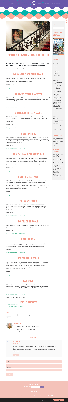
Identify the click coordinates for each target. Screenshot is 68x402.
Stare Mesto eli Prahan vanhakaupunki (57, 106)
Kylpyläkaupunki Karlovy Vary (57, 130)
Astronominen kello (58, 108)
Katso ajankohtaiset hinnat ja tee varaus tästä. (15, 88)
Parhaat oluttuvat (57, 78)
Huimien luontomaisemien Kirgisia (58, 169)
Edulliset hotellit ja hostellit (58, 67)
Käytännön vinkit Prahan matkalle (58, 139)
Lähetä (9, 374)
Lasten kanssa (55, 123)
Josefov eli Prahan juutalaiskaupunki (56, 91)
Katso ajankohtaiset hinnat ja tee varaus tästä (15, 195)
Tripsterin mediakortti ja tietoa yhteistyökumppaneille (31, 395)
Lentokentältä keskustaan (58, 141)
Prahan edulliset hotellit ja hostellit (15, 306)
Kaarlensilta (56, 110)
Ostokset (54, 114)
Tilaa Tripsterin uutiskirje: (27, 386)
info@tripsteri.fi (34, 391)
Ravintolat (55, 73)
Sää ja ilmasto (55, 145)
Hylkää (62, 399)
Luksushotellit (57, 71)
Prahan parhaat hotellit (13, 304)
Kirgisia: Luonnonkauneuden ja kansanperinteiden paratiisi (58, 175)
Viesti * (8, 361)
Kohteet (12, 4)
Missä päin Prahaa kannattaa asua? (15, 308)
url (7, 369)
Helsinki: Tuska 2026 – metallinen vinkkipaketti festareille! (58, 165)
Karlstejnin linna (57, 128)
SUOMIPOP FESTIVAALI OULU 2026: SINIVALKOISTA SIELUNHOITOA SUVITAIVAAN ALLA (58, 157)
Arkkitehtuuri (55, 118)
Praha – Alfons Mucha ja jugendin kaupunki (58, 121)
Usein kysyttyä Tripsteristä (14, 395)
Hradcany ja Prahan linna (58, 83)
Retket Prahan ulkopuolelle (58, 125)
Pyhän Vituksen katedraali (59, 88)
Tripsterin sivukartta (47, 395)
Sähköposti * (9, 364)
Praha (54, 62)
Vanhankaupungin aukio (58, 112)
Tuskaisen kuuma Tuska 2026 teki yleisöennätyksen (58, 161)
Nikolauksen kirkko (58, 100)
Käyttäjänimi (9, 367)
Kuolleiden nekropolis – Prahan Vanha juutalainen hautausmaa (59, 94)
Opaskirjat (24, 4)
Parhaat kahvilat (57, 77)
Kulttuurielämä (56, 116)
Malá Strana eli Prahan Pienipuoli (57, 98)
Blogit (18, 4)
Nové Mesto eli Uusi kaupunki (57, 103)
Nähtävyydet (55, 80)
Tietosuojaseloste (55, 395)
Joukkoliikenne (56, 143)
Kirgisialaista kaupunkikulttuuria (57, 172)
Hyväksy (56, 399)
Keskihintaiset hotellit (58, 69)
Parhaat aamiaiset (57, 75)
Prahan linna (58, 85)
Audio (29, 4)
